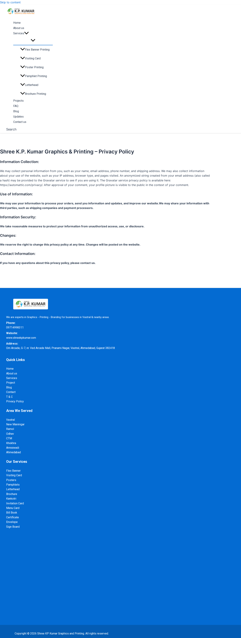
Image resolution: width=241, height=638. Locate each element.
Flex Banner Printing (37, 49)
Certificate (12, 517)
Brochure (11, 494)
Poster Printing (34, 67)
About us (18, 28)
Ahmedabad (13, 452)
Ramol (10, 429)
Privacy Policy (15, 401)
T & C (9, 396)
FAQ (15, 106)
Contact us (19, 122)
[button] (26, 33)
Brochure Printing (35, 93)
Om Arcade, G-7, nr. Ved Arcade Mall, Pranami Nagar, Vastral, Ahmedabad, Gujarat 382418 (60, 348)
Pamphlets (13, 484)
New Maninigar (15, 424)
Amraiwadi (12, 447)
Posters (11, 480)
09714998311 (15, 327)
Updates (18, 116)
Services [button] (18, 33)
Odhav (10, 433)
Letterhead (31, 85)
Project (10, 382)
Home (17, 23)
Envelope (12, 522)
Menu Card (12, 508)
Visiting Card (33, 58)
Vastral (10, 419)
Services (11, 378)
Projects (18, 101)
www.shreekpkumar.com (21, 337)
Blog (16, 111)
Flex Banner (13, 470)
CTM (9, 438)
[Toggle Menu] (33, 40)
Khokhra (11, 443)
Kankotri (11, 498)
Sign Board (13, 526)
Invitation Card (15, 503)
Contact (11, 392)
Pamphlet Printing (36, 76)
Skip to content (10, 2)
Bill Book (11, 512)
